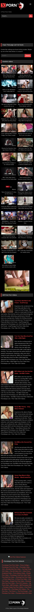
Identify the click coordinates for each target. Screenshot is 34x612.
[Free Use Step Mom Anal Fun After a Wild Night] (7, 347)
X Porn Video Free (8, 579)
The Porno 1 (12, 591)
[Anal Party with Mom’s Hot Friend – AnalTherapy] (7, 312)
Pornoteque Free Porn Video (10, 565)
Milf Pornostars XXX (25, 585)
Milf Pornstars (14, 585)
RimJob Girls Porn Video (13, 569)
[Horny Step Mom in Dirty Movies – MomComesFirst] (7, 487)
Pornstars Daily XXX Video (24, 593)
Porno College (24, 565)
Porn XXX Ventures (21, 583)
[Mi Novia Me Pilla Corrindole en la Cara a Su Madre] (7, 524)
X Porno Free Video (21, 579)
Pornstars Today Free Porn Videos (13, 587)
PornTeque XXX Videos (19, 589)
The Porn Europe (23, 591)
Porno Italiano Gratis (19, 573)
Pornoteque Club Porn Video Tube (20, 575)
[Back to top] (29, 607)
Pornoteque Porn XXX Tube (10, 567)
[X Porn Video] (14, 6)
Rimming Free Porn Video (23, 577)
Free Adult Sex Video (8, 577)
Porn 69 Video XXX (15, 571)
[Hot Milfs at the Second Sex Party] (7, 453)
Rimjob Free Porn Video (17, 581)
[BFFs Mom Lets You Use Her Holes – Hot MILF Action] (7, 383)
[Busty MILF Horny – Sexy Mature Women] (7, 418)
